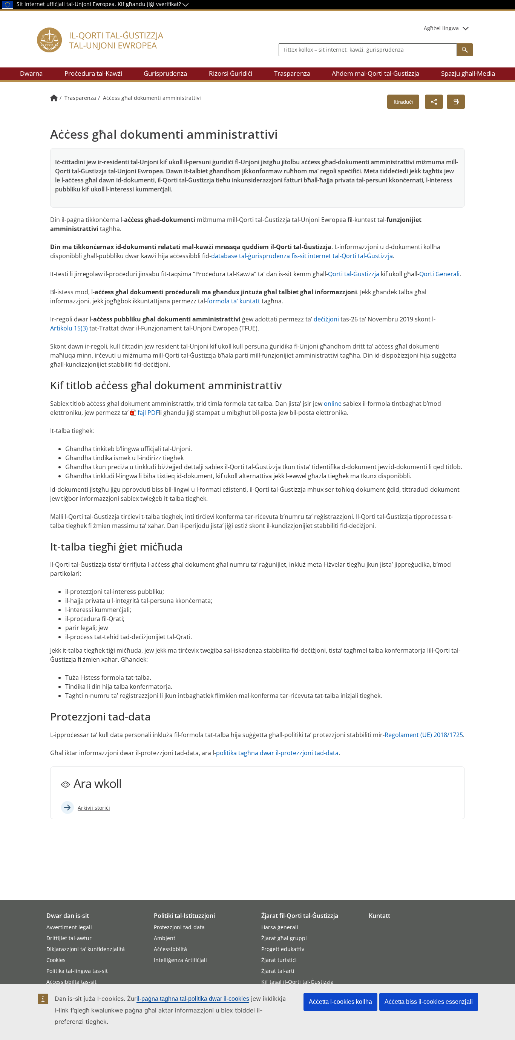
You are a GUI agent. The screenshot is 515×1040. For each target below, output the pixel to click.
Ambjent (164, 938)
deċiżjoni (326, 319)
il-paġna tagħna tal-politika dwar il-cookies (192, 999)
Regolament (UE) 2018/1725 (424, 735)
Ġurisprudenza (165, 73)
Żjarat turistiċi (279, 960)
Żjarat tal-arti (277, 970)
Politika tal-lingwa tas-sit (77, 970)
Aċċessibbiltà (170, 949)
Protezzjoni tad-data (179, 927)
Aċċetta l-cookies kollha (340, 1002)
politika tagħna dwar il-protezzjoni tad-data (277, 753)
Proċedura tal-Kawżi (93, 73)
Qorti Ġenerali (439, 274)
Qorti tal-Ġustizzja (353, 274)
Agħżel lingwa (441, 28)
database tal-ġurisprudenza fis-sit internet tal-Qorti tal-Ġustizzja (302, 256)
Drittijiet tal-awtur (69, 938)
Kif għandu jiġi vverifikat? (150, 4)
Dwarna (31, 73)
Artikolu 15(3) (69, 328)
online (333, 403)
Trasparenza (292, 73)
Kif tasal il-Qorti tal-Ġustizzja (297, 981)
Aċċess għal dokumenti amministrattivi (152, 97)
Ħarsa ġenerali (279, 927)
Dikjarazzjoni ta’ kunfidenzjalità (85, 949)
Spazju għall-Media (468, 73)
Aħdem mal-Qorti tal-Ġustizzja (375, 73)
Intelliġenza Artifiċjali (180, 960)
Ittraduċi (403, 102)
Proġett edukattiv (282, 949)
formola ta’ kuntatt (233, 301)
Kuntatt (379, 916)
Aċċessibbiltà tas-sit (71, 981)
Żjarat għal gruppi (284, 938)
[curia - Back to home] (104, 48)
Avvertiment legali (69, 927)
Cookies (56, 960)
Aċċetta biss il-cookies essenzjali (429, 1002)
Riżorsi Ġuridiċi (230, 73)
